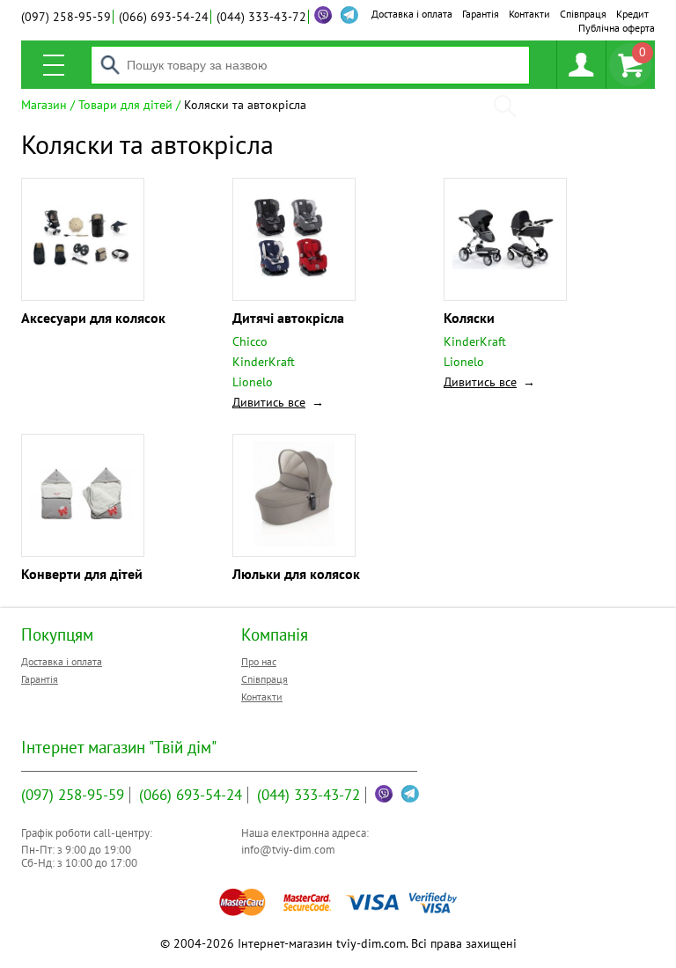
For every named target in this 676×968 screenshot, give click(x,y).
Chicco (250, 341)
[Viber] (323, 15)
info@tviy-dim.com (288, 849)
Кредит (632, 13)
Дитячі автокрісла (288, 317)
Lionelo (252, 382)
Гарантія (480, 13)
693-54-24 (164, 17)
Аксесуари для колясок (93, 317)
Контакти (529, 13)
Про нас (258, 661)
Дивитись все (268, 402)
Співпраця (583, 13)
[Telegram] (410, 794)
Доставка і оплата (411, 13)
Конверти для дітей (82, 574)
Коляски (469, 317)
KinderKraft (263, 362)
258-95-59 (66, 17)
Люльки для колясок (296, 574)
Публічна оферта (616, 27)
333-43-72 (261, 17)
